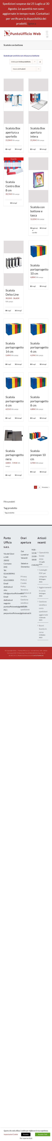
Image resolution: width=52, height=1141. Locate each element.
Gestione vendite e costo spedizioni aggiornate (43, 608)
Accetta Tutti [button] (42, 1134)
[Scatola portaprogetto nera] (13, 436)
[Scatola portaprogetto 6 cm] (13, 382)
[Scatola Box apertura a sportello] (13, 101)
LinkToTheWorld (38, 655)
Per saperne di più (26, 1138)
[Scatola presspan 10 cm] (38, 436)
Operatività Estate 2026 (43, 555)
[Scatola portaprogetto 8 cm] (38, 382)
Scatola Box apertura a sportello (13, 132)
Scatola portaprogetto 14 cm (15, 347)
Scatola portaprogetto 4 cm (39, 347)
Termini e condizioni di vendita (26, 592)
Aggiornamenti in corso (43, 589)
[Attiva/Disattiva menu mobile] (47, 31)
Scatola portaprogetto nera (15, 455)
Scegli (9, 149)
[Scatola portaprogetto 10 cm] (38, 251)
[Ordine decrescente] (40, 61)
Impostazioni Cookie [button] (11, 1134)
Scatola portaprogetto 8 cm (39, 401)
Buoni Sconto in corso (43, 628)
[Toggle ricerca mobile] (47, 34)
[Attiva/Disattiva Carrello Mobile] (47, 37)
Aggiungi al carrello (35, 230)
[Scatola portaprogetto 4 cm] (38, 329)
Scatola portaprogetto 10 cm (39, 269)
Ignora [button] (32, 23)
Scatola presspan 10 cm (38, 455)
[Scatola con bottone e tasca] (38, 179)
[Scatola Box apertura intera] (38, 101)
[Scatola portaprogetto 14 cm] (13, 329)
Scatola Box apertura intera (37, 132)
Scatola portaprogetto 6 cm (15, 401)
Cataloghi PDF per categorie (43, 573)
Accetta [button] (26, 1134)
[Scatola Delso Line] (13, 263)
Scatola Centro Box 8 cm (13, 186)
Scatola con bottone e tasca (37, 211)
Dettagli (19, 149)
